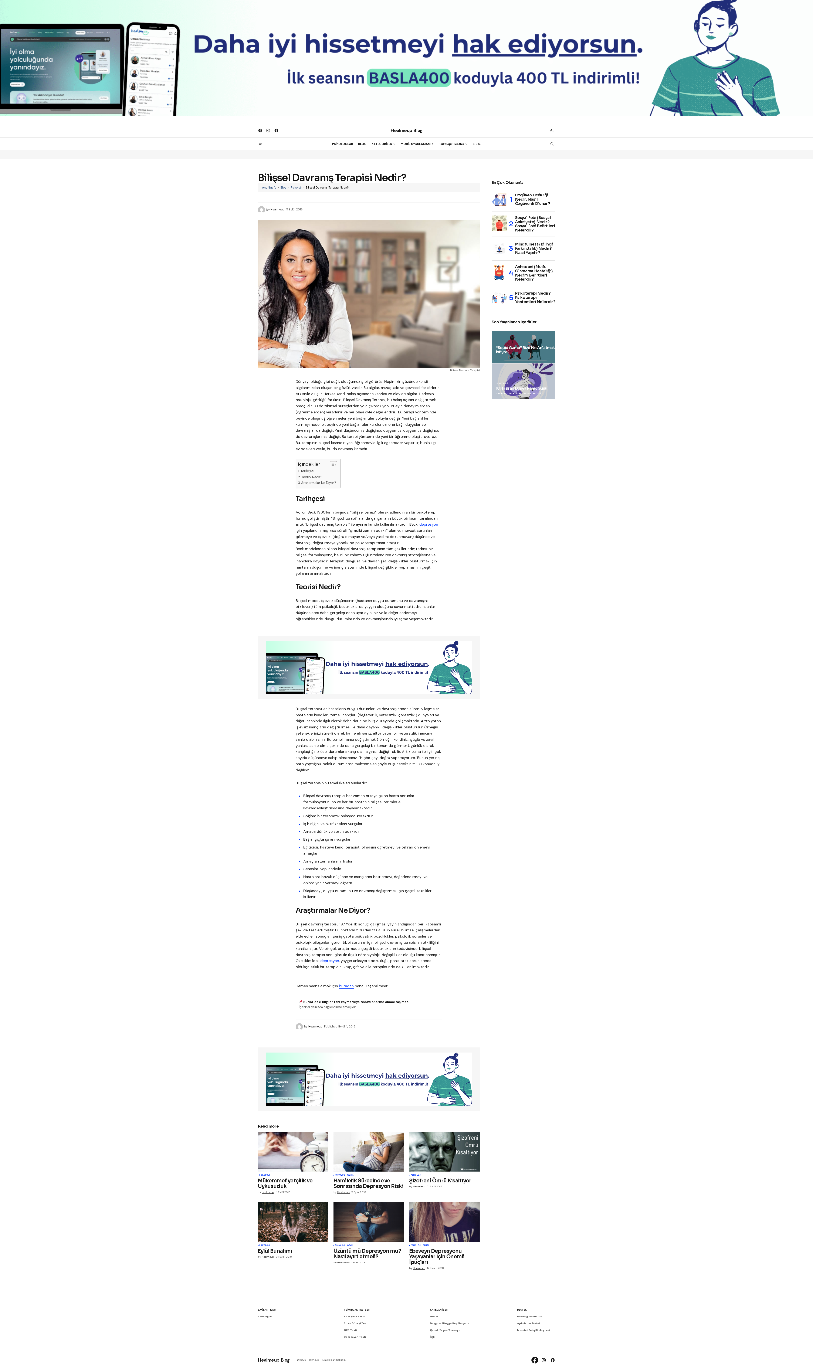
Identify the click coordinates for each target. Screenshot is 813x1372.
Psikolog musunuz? (529, 1316)
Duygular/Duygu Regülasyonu (449, 1323)
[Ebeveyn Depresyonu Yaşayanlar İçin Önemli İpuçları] (444, 1222)
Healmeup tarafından (509, 393)
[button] (552, 130)
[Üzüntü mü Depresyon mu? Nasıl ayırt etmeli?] (368, 1222)
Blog (284, 187)
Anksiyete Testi (354, 1316)
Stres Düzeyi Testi (356, 1323)
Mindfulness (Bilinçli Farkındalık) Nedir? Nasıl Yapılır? (534, 248)
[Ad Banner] (369, 667)
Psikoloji (296, 187)
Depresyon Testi (355, 1337)
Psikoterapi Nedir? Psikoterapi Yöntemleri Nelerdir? (535, 297)
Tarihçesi (307, 471)
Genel (350, 1175)
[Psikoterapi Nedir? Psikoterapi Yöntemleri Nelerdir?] (499, 297)
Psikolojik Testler (357, 1309)
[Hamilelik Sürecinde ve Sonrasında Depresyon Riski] (368, 1152)
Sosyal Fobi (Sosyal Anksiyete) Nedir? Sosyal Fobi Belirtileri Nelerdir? (535, 224)
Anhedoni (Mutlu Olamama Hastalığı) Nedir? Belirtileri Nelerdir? (534, 273)
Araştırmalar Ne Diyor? (318, 483)
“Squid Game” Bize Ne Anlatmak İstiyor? (525, 350)
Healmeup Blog (406, 130)
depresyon (428, 524)
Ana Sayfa (269, 187)
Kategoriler (438, 1309)
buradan (346, 986)
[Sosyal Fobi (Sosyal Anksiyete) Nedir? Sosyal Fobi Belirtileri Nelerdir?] (499, 223)
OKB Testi (350, 1330)
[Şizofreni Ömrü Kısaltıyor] (444, 1152)
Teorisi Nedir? (311, 477)
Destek (522, 1309)
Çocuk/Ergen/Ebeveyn (445, 1330)
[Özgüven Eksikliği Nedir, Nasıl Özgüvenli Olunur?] (499, 199)
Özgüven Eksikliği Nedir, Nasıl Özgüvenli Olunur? (532, 199)
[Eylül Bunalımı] (293, 1222)
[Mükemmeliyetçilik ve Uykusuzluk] (293, 1152)
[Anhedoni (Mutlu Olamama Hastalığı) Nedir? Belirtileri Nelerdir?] (499, 272)
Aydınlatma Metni (528, 1323)
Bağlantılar (267, 1309)
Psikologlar (265, 1316)
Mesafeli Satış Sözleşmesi (533, 1330)
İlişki (432, 1337)
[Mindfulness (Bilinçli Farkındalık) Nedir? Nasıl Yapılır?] (499, 248)
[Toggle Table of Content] (331, 464)
